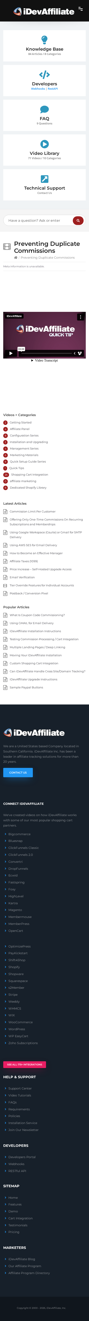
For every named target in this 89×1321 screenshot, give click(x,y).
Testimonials (17, 1225)
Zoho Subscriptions (23, 1043)
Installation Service (22, 1123)
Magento (15, 910)
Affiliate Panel (20, 429)
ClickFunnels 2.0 (20, 855)
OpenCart (15, 931)
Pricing (13, 1232)
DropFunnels (18, 869)
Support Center (20, 1088)
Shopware (16, 974)
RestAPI (53, 89)
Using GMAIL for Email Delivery (32, 623)
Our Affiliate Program (24, 1266)
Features (15, 1204)
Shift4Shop (16, 960)
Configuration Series (24, 435)
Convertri (15, 862)
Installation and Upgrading (29, 442)
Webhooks (38, 89)
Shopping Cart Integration (29, 474)
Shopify (14, 967)
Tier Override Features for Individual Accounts (42, 585)
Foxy (12, 889)
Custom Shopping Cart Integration (34, 663)
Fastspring (16, 882)
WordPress (16, 1029)
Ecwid (12, 875)
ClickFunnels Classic (23, 848)
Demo (13, 1211)
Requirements (19, 1109)
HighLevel (16, 896)
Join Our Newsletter (23, 1130)
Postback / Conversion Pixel (29, 593)
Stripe (12, 995)
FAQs (12, 1102)
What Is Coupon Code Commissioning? (37, 615)
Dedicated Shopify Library (28, 487)
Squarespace (18, 981)
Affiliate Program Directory (29, 1273)
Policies (14, 1116)
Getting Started (21, 422)
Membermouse (20, 917)
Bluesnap (15, 841)
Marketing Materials (24, 455)
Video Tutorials (19, 1095)
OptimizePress (19, 946)
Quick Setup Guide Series (28, 461)
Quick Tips (16, 468)
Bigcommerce (19, 834)
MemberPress (18, 924)
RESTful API (17, 1171)
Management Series (24, 448)
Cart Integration (20, 1218)
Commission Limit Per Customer (33, 511)
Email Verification (22, 577)
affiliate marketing (23, 481)
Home (13, 1198)
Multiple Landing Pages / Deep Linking (37, 647)
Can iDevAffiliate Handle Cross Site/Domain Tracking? (47, 671)
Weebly (14, 1002)
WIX (11, 1015)
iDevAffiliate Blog (21, 1259)
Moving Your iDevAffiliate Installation (36, 655)
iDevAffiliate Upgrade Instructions (33, 679)
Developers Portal (22, 1157)
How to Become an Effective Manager (36, 553)
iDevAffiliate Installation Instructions (35, 631)
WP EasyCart (18, 1036)
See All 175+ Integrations (24, 1064)
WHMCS (14, 1008)
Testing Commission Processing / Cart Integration (44, 639)
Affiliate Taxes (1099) (24, 561)
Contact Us (18, 772)
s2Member (16, 988)
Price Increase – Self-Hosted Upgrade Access (41, 569)
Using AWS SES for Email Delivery (33, 545)
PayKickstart (18, 953)
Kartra (13, 903)
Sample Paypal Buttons (26, 687)
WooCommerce (20, 1022)
